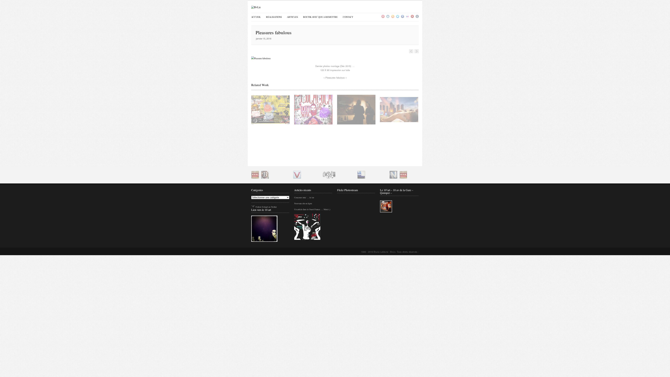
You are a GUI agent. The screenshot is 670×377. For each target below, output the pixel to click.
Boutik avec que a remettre (320, 17)
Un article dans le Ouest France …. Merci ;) (312, 209)
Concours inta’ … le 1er (304, 197)
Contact (348, 17)
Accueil (256, 17)
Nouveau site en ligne (303, 203)
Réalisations (274, 17)
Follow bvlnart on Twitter (266, 206)
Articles (292, 17)
